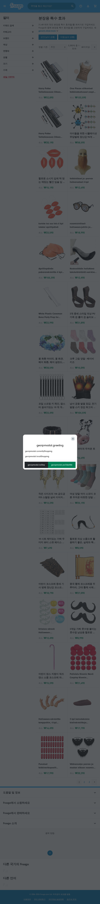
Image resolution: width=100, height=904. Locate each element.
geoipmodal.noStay (36, 465)
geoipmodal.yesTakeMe (61, 465)
